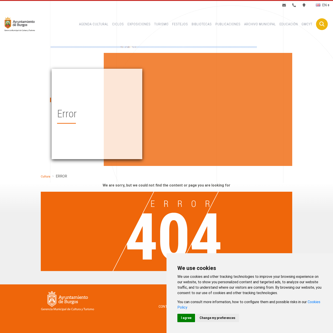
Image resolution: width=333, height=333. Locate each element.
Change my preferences (217, 318)
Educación (289, 24)
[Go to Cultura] (19, 24)
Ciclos (118, 24)
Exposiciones (139, 24)
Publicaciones (228, 24)
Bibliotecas (202, 24)
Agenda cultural (94, 24)
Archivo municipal (260, 24)
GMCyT (307, 24)
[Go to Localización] (304, 5)
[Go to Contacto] (284, 5)
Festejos (180, 24)
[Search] (322, 24)
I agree (186, 318)
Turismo (161, 24)
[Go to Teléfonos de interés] (294, 5)
